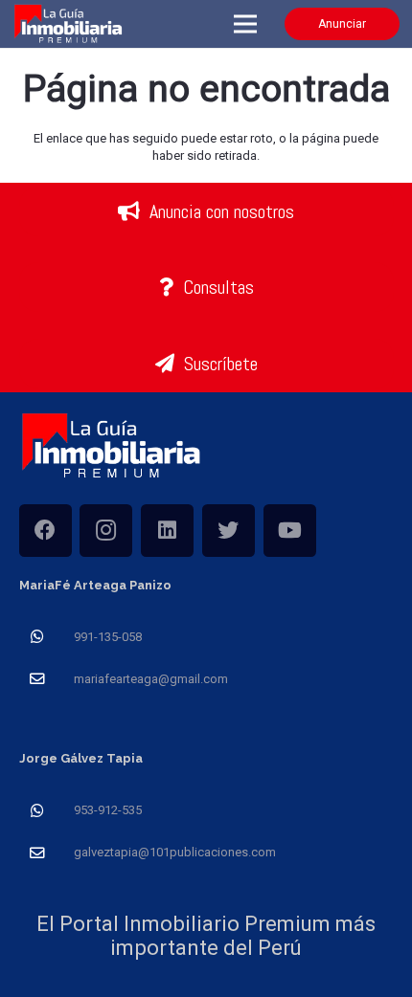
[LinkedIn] (167, 530)
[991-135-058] (46, 636)
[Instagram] (106, 530)
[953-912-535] (46, 811)
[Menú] (245, 24)
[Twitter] (228, 530)
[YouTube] (289, 530)
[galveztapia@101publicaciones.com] (46, 853)
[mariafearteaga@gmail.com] (46, 679)
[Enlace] (69, 24)
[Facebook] (45, 530)
